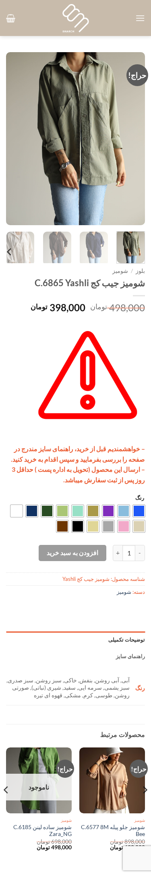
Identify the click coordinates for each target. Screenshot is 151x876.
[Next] (13, 138)
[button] (140, 18)
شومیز (120, 271)
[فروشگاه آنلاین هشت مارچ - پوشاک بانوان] (76, 18)
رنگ (139, 498)
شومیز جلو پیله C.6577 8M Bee (113, 831)
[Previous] (132, 138)
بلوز (140, 271)
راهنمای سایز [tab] (130, 656)
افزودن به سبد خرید (72, 552)
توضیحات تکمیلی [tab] (126, 639)
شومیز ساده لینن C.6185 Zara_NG (42, 831)
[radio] (139, 511)
